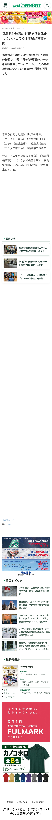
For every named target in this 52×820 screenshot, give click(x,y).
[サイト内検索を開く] (47, 5)
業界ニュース (8, 520)
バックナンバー (10, 697)
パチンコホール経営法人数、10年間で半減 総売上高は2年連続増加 (34, 591)
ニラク (8, 524)
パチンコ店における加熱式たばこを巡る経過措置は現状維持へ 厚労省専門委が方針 (34, 632)
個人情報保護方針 (38, 802)
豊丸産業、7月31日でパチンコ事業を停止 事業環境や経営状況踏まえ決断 (34, 604)
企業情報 (10, 802)
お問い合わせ (22, 802)
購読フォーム (9, 693)
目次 (5, 690)
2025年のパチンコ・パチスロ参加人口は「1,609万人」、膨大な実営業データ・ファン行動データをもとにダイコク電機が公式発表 (34, 618)
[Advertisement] (26, 105)
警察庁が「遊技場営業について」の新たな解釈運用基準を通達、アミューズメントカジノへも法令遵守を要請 (34, 646)
